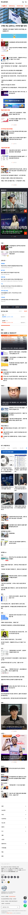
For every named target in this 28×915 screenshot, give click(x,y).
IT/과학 (2, 629)
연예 (2, 702)
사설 (2, 243)
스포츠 (2, 733)
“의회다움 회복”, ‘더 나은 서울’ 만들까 (17, 785)
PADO (2, 766)
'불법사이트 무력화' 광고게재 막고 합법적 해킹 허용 (11, 679)
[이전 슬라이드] (11, 124)
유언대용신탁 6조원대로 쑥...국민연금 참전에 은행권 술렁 (13, 625)
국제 (2, 684)
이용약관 (14, 898)
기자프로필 (4, 847)
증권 (2, 330)
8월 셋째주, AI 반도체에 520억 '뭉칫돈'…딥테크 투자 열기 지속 (21, 470)
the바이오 (4, 818)
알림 (2, 856)
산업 (2, 555)
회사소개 (2, 896)
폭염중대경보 (12, 533)
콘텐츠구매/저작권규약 (13, 901)
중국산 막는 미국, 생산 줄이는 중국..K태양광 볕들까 (11, 70)
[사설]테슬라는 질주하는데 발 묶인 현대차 (18, 42)
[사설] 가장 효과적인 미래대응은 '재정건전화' (18, 48)
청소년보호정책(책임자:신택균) (6, 898)
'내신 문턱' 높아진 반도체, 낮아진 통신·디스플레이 (11, 73)
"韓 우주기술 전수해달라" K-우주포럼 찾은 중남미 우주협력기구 (7, 508)
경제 (2, 594)
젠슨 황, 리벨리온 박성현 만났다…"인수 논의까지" (11, 63)
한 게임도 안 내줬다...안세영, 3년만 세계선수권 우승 (12, 178)
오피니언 (3, 260)
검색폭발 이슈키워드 (6, 531)
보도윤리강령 (7, 903)
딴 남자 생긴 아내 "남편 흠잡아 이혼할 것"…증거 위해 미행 (13, 175)
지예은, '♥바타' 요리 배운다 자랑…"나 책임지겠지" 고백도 (13, 180)
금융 (2, 613)
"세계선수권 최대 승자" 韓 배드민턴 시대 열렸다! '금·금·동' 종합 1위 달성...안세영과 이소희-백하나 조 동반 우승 (14, 757)
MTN (2, 774)
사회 (2, 648)
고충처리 (2, 903)
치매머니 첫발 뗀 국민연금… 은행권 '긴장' (9, 622)
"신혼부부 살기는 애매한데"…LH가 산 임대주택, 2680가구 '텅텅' (13, 81)
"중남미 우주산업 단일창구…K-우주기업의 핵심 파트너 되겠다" (21, 489)
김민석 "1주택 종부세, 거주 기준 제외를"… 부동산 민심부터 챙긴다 (14, 66)
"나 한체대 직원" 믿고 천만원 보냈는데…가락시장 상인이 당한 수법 (14, 88)
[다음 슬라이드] (16, 124)
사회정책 (3, 667)
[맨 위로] (25, 909)
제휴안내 (6, 901)
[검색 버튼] (23, 2)
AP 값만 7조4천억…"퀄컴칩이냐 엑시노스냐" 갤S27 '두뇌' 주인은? (18, 58)
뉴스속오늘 (3, 514)
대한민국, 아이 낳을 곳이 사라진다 (8, 84)
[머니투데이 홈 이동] (5, 864)
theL (3, 814)
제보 (2, 852)
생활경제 (3, 573)
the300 (3, 810)
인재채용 (6, 896)
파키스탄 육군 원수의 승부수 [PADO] (17, 768)
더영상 (2, 523)
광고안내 (2, 901)
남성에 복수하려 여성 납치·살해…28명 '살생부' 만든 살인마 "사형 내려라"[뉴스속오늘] (18, 170)
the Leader (4, 783)
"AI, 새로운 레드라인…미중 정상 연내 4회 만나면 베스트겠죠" (14, 698)
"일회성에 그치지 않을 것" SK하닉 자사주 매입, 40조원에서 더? (14, 30)
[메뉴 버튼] (25, 2)
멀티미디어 (3, 190)
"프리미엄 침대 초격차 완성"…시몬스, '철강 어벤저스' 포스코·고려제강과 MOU (7, 470)
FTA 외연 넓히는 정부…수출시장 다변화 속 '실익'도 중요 (13, 603)
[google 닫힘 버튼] (26, 896)
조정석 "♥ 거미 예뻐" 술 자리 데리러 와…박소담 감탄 (13, 727)
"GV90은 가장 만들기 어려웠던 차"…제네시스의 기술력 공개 (14, 569)
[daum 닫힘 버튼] (26, 900)
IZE (2, 791)
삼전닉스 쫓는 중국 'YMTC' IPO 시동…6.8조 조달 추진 (18, 92)
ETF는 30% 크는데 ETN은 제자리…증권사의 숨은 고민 (15, 376)
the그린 (3, 822)
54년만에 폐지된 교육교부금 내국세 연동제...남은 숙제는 (12, 676)
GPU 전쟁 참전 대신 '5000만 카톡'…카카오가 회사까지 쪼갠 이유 (14, 76)
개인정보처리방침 (12, 896)
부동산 (2, 385)
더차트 (2, 539)
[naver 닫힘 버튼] (26, 904)
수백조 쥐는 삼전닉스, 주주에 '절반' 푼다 (14, 26)
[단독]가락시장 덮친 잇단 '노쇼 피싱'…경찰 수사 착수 (12, 662)
